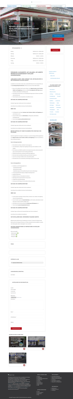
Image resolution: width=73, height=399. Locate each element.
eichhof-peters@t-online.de (55, 78)
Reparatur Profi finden (12, 6)
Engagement (39, 377)
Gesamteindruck (13, 292)
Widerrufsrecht (39, 384)
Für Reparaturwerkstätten (57, 6)
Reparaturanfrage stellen (58, 35)
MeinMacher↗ (54, 388)
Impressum (39, 381)
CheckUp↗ (54, 390)
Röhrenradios (13, 385)
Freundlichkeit (13, 291)
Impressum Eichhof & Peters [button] (17, 262)
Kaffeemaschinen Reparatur (57, 378)
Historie (38, 376)
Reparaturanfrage (55, 50)
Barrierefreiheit (40, 382)
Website (12, 322)
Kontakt (38, 380)
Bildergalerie (13, 295)
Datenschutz (39, 393)
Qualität (12, 287)
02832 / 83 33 (52, 75)
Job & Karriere (39, 379)
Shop (38, 394)
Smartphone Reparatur (56, 376)
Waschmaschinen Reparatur (57, 377)
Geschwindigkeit (13, 289)
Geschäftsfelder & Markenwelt (42, 378)
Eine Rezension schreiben (58, 39)
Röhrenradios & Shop (27, 6)
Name (12, 311)
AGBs (38, 385)
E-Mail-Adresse (13, 317)
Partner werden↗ (40, 392)
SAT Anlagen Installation (56, 380)
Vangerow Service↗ (55, 389)
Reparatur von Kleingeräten (56, 381)
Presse (38, 391)
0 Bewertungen (17, 39)
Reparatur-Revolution (41, 6)
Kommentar (13, 299)
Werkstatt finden (18, 382)
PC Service (54, 379)
